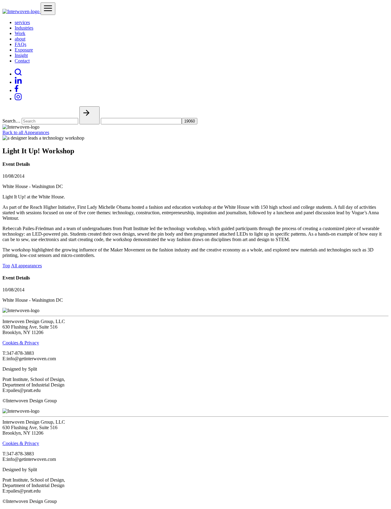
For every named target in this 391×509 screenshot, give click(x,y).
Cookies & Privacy (20, 342)
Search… (11, 120)
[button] (89, 115)
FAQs (20, 44)
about (20, 38)
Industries (24, 27)
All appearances (26, 265)
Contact (22, 60)
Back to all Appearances (25, 132)
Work (20, 33)
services (22, 22)
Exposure (24, 49)
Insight (21, 55)
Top (6, 265)
